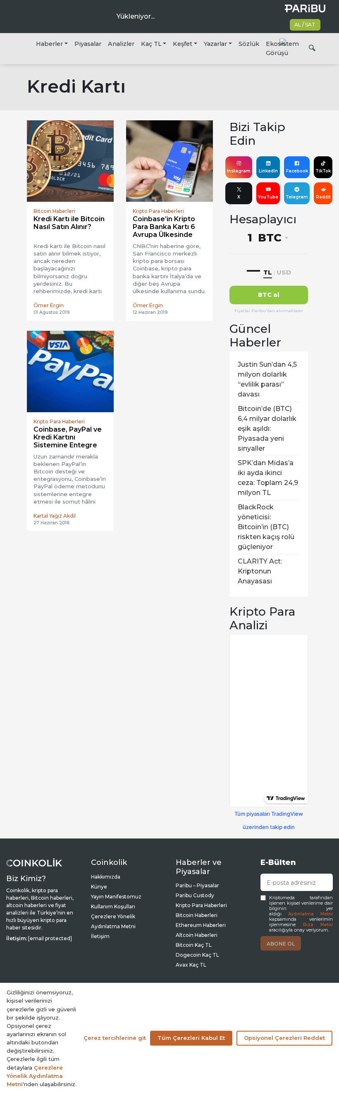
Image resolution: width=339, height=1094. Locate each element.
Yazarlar (215, 44)
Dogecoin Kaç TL (197, 955)
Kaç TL (151, 44)
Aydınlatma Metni (310, 914)
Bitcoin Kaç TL (194, 945)
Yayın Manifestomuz (116, 896)
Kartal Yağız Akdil (54, 516)
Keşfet (182, 44)
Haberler (49, 44)
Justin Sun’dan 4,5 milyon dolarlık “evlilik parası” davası (267, 379)
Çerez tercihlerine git (115, 1037)
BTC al (268, 295)
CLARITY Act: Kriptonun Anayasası (260, 571)
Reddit (323, 197)
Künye (99, 887)
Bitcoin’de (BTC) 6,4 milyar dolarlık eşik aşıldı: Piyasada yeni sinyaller (267, 428)
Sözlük (249, 44)
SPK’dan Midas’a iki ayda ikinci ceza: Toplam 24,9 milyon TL (268, 478)
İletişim (100, 936)
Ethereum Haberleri (201, 925)
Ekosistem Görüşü (282, 48)
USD (284, 272)
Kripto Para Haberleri (201, 905)
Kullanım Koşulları (113, 906)
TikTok (323, 171)
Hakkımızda (105, 877)
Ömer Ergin (48, 305)
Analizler (121, 44)
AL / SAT (304, 24)
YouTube (268, 197)
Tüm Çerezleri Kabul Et (191, 1037)
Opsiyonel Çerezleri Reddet (284, 1037)
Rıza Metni (318, 924)
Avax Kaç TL (191, 965)
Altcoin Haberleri (196, 935)
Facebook (297, 171)
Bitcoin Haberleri (196, 915)
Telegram (297, 197)
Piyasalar (87, 44)
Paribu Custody (195, 895)
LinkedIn (268, 171)
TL (267, 272)
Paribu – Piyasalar (197, 885)
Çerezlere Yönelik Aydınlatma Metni (35, 1075)
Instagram (239, 171)
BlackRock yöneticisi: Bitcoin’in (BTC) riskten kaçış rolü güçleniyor (266, 527)
